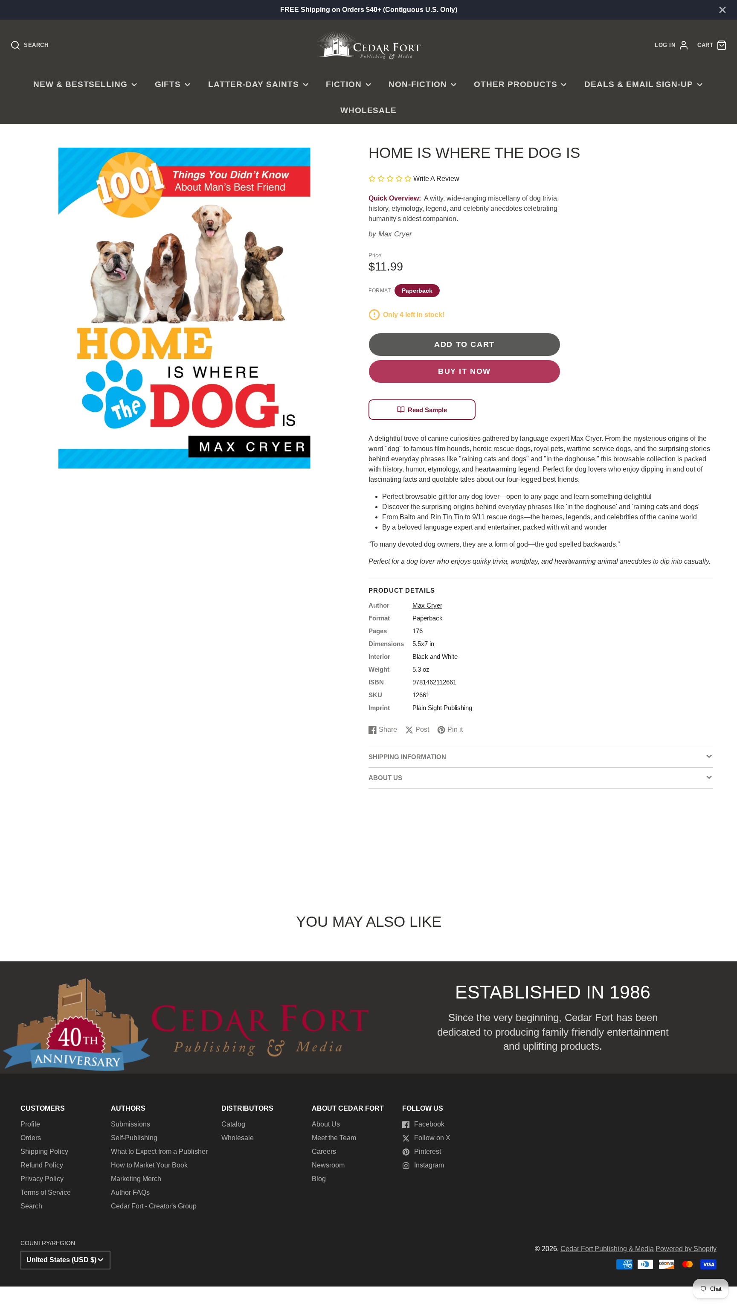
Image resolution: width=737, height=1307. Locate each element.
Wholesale (368, 110)
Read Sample (427, 409)
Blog (319, 1178)
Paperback (417, 290)
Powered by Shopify (686, 1248)
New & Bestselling (80, 84)
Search (31, 1206)
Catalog (233, 1124)
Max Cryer (395, 234)
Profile (30, 1124)
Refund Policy (41, 1165)
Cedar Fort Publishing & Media (607, 1248)
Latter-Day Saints (253, 84)
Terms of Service (45, 1192)
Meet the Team (334, 1137)
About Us (326, 1124)
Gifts (168, 84)
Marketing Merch (136, 1178)
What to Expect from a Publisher (159, 1151)
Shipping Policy (44, 1151)
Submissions (130, 1124)
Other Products (515, 84)
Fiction (344, 84)
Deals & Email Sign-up (638, 84)
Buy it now (464, 371)
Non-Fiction (418, 84)
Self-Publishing (134, 1137)
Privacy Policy (42, 1178)
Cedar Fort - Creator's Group (154, 1206)
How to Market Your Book (149, 1165)
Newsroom (328, 1165)
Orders (30, 1137)
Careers (324, 1151)
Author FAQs (130, 1192)
